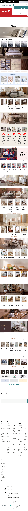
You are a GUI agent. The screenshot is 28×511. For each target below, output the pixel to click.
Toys (14, 447)
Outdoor (3, 439)
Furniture (20, 425)
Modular (3, 441)
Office (2, 438)
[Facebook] (24, 491)
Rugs (8, 452)
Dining (8, 426)
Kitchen (8, 428)
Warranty (3, 477)
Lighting (8, 425)
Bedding (9, 423)
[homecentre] (6, 5)
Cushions (9, 434)
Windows (9, 453)
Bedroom (3, 423)
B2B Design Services (25, 446)
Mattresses (3, 436)
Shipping (3, 466)
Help (2, 461)
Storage (8, 450)
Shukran (25, 434)
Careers (25, 430)
